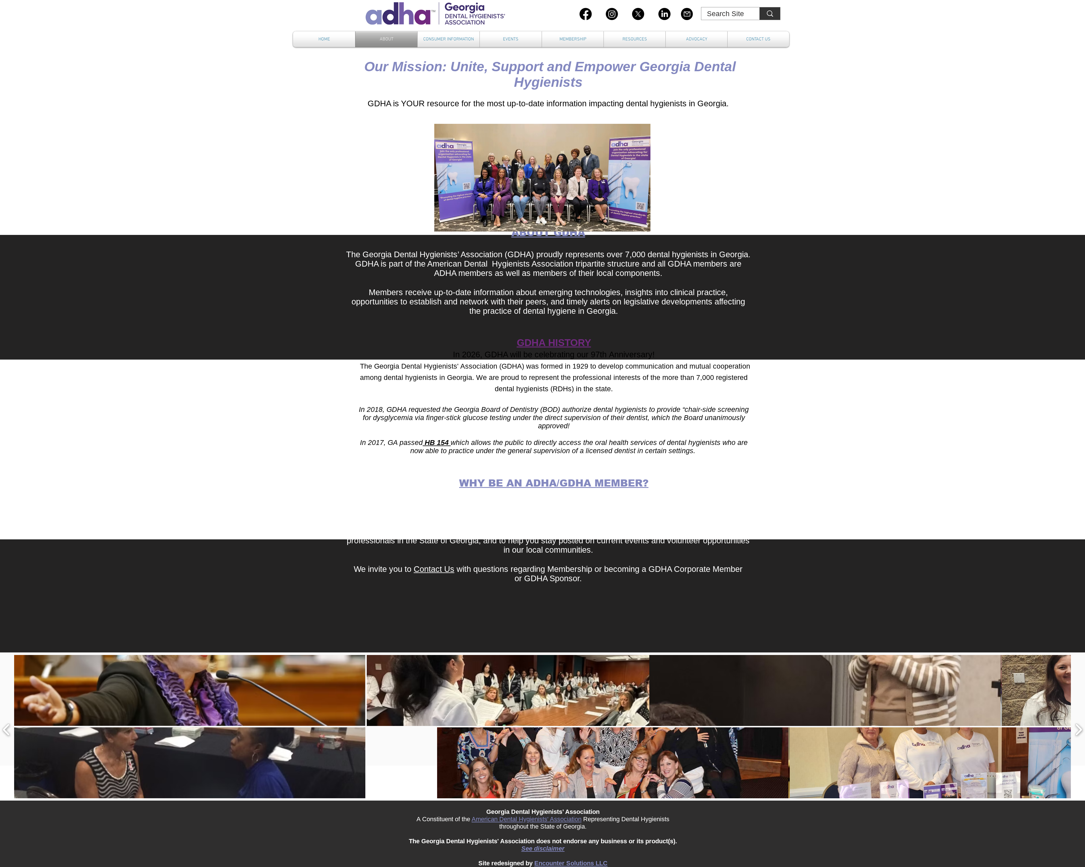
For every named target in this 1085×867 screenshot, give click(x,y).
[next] (1078, 729)
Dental (509, 819)
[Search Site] (770, 13)
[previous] (6, 729)
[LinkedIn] (664, 14)
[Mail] (687, 14)
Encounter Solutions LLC (570, 863)
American (485, 819)
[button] (189, 690)
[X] (638, 14)
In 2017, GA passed (391, 442)
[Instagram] (612, 14)
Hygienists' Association (550, 819)
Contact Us (434, 569)
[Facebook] (586, 14)
